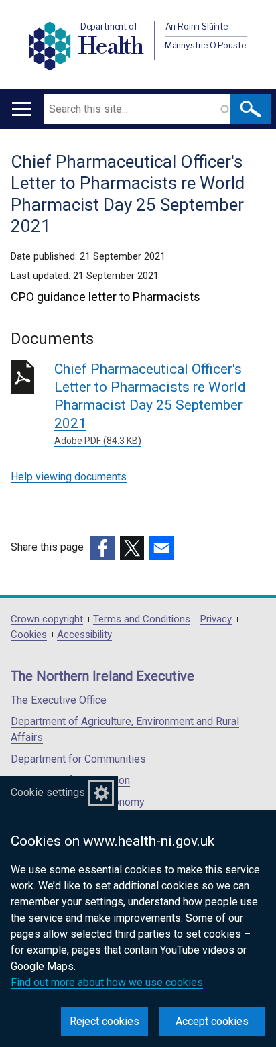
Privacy (216, 619)
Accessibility (84, 635)
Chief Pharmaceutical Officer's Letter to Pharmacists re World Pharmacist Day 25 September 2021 (150, 403)
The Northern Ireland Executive (102, 676)
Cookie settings (48, 792)
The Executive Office (59, 700)
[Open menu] (21, 109)
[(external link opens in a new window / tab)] (102, 548)
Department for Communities (78, 759)
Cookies (29, 635)
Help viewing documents (69, 476)
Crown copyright (47, 619)
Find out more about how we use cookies (107, 982)
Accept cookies (212, 1021)
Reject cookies (104, 1021)
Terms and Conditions (141, 619)
